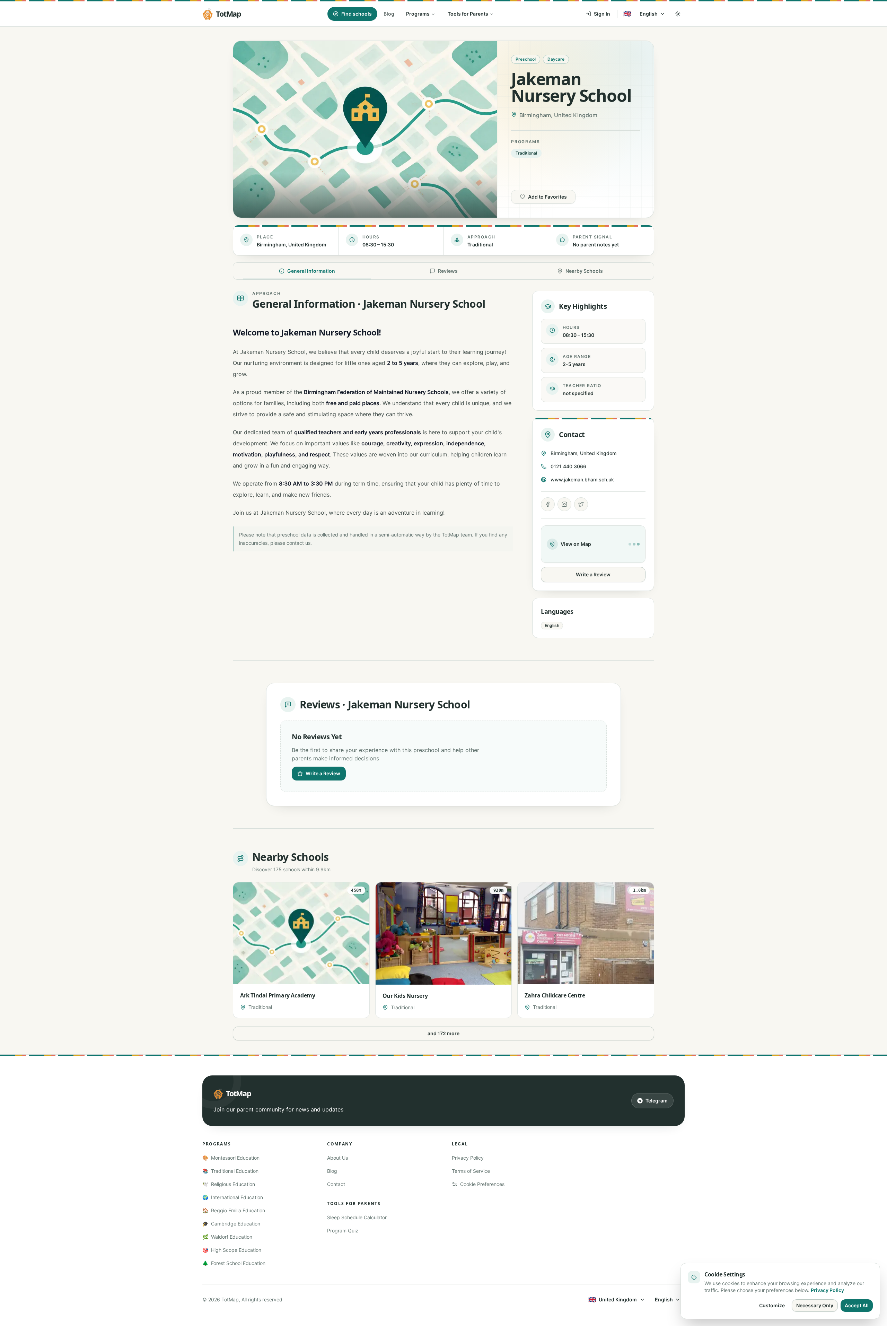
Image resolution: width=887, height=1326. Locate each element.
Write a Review (593, 574)
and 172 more (443, 1033)
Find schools (356, 14)
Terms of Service (471, 1171)
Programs (418, 14)
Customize (772, 1305)
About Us (337, 1158)
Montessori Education (231, 1158)
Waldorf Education (227, 1237)
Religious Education (228, 1184)
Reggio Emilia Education (233, 1210)
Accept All (857, 1305)
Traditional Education (230, 1171)
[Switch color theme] (678, 14)
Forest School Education (233, 1263)
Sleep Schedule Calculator (357, 1217)
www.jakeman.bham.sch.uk (582, 479)
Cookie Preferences (482, 1184)
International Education (232, 1197)
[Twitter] (581, 504)
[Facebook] (548, 504)
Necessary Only (814, 1305)
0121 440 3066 (568, 466)
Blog (389, 14)
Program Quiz (342, 1230)
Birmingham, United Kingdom (583, 453)
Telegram (657, 1100)
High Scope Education (231, 1250)
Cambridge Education (231, 1224)
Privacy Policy (468, 1158)
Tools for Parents (468, 14)
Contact (336, 1184)
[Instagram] (564, 504)
